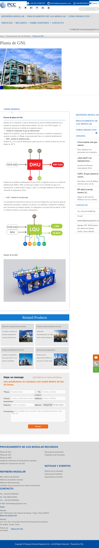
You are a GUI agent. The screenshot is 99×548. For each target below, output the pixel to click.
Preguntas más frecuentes (55, 455)
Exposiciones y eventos (54, 477)
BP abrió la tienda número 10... (85, 191)
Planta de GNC (5, 458)
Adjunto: (38, 405)
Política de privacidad (4, 529)
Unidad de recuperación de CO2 (12, 463)
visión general (12, 109)
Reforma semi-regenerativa (46, 350)
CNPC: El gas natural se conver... (87, 175)
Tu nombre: (38, 393)
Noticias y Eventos (58, 466)
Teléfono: (38, 398)
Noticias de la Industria (53, 474)
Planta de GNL (38, 36)
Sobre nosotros (39, 23)
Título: (7, 392)
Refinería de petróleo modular (11, 480)
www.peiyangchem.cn (89, 29)
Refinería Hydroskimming (9, 483)
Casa (2, 36)
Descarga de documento (54, 452)
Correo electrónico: (7, 399)
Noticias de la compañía (54, 471)
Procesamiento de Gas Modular (46, 16)
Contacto (58, 23)
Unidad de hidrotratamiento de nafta (49, 326)
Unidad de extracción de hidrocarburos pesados (18, 461)
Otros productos (79, 16)
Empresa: (7, 405)
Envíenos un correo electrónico (48, 377)
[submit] (96, 9)
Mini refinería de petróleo (9, 477)
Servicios (7, 23)
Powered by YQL (77, 544)
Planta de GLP (5, 455)
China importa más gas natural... (87, 143)
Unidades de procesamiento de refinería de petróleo (20, 485)
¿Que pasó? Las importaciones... (84, 159)
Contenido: (6, 411)
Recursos (21, 23)
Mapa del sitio (17, 529)
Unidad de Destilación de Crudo (13, 350)
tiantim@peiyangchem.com (60, 3)
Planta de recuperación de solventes (14, 326)
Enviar (38, 426)
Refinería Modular (12, 16)
